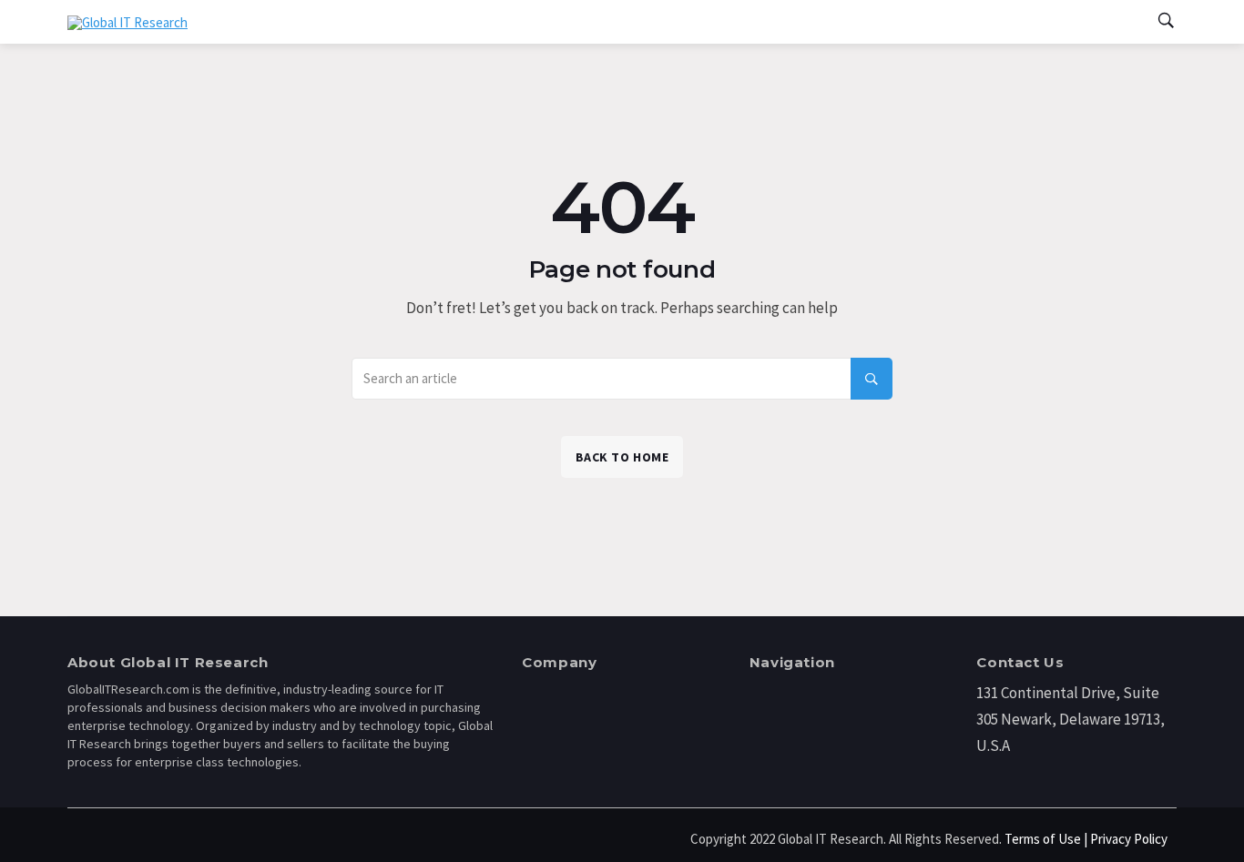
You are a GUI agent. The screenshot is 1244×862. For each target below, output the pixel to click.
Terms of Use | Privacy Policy (1086, 838)
